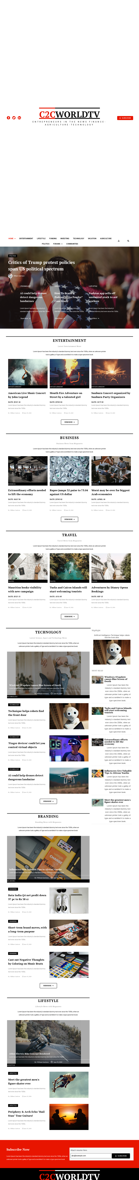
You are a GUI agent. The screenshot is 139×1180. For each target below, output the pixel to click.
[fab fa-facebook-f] (8, 117)
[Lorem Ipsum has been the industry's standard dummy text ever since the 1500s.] (28, 384)
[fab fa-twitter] (14, 117)
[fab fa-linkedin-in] (19, 117)
